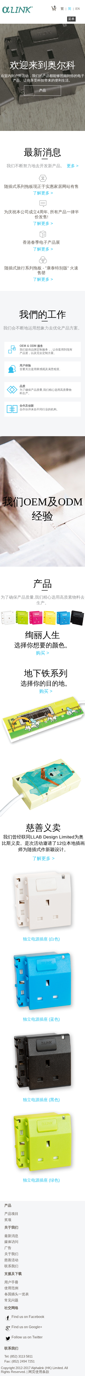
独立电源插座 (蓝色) (41, 1019)
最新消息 (11, 1236)
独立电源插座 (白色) (41, 939)
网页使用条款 (38, 1372)
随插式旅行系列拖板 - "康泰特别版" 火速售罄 (41, 270)
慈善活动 (11, 1260)
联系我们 (11, 1266)
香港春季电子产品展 (41, 242)
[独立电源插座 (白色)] (42, 933)
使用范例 (11, 1288)
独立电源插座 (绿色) (41, 1180)
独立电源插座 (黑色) (41, 1099)
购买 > (42, 653)
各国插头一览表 (16, 1294)
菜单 (71, 19)
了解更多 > (43, 193)
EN (77, 8)
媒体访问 (11, 1242)
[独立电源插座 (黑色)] (42, 1094)
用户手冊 (11, 1282)
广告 (7, 1248)
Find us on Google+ (27, 1327)
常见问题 (11, 1300)
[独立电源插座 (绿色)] (42, 1174)
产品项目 (11, 1214)
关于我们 (11, 1254)
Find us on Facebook (28, 1317)
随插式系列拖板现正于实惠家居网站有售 (41, 186)
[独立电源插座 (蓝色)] (42, 1013)
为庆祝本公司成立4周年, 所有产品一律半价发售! (41, 214)
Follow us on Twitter (27, 1337)
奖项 (7, 1220)
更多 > (72, 166)
